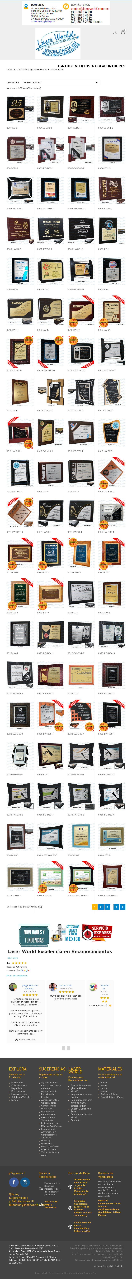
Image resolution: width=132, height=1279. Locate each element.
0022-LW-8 (12, 612)
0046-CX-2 (104, 855)
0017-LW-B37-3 (15, 532)
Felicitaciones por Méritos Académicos (51, 1125)
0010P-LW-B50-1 (107, 370)
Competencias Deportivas (48, 1107)
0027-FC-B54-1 (45, 653)
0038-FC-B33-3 (15, 814)
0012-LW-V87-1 (14, 491)
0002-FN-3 (12, 168)
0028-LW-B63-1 (15, 734)
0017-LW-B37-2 (106, 491)
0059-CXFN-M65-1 (108, 895)
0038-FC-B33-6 (106, 814)
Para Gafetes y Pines (112, 1097)
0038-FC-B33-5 (76, 814)
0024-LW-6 (104, 612)
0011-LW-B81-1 (14, 451)
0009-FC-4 (43, 289)
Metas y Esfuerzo (50, 1146)
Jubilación (46, 1137)
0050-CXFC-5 (44, 895)
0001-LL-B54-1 (75, 128)
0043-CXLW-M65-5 (47, 855)
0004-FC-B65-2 (15, 208)
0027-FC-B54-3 (106, 653)
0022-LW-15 (43, 572)
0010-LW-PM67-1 (46, 370)
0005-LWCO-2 (75, 249)
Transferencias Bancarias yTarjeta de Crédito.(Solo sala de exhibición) (82, 1187)
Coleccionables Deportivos (19, 1087)
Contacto (75, 1120)
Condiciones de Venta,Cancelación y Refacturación (82, 1227)
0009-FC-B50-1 (76, 289)
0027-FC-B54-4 (15, 693)
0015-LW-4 (43, 491)
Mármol (104, 1091)
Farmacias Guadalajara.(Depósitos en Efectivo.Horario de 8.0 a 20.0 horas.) (83, 1208)
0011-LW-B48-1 (106, 410)
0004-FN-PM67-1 (77, 208)
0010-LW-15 (43, 330)
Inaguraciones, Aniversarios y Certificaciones (49, 1131)
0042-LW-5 (13, 855)
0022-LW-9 (43, 612)
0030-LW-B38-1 (45, 734)
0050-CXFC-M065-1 (78, 895)
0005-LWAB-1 (105, 208)
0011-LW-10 (12, 410)
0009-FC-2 (12, 289)
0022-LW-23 (74, 572)
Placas (104, 1082)
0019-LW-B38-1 (106, 532)
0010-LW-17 (74, 330)
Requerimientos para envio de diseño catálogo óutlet (81, 1103)
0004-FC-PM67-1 (46, 208)
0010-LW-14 (13, 330)
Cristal (104, 1088)
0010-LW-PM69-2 (77, 370)
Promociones (18, 1091)
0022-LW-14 (13, 572)
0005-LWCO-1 (44, 249)
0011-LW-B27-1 (44, 410)
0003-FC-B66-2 (76, 168)
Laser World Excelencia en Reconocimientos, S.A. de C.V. (66, 1273)
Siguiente (122, 907)
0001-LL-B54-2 (105, 128)
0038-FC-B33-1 (76, 774)
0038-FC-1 (42, 774)
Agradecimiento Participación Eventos (49, 1094)
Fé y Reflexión (48, 1114)
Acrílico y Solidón (109, 1094)
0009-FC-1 (103, 249)
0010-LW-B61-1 (14, 370)
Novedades (17, 1082)
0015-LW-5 (73, 491)
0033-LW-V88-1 (106, 734)
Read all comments (17, 975)
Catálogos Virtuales (21, 1097)
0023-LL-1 (73, 612)
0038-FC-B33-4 (45, 814)
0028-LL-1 (73, 693)
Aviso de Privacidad (103, 1266)
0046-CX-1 (73, 855)
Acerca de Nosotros (81, 1085)
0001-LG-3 (12, 128)
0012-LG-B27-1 (106, 451)
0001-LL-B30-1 (44, 128)
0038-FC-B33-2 (106, 774)
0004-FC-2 (104, 168)
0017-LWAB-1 (44, 532)
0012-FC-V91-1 (75, 451)
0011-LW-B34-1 (75, 410)
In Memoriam (47, 1111)
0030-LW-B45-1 (76, 734)
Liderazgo (46, 1140)
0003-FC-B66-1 (45, 168)
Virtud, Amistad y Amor (50, 1154)
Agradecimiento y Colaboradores (50, 1101)
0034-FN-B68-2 (15, 774)
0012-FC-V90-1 (45, 451)
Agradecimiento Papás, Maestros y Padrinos (51, 1085)
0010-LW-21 (104, 330)
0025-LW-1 (12, 653)
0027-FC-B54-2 (76, 653)
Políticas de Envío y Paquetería (50, 1204)
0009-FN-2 (104, 289)
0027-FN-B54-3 (45, 693)
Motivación (46, 1143)
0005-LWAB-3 (14, 249)
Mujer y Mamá (48, 1149)
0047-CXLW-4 (14, 895)
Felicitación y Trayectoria (48, 1119)
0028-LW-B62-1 (106, 693)
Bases (104, 1085)
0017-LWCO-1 (75, 532)
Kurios (14, 1100)
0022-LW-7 (104, 572)
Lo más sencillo (19, 1094)
